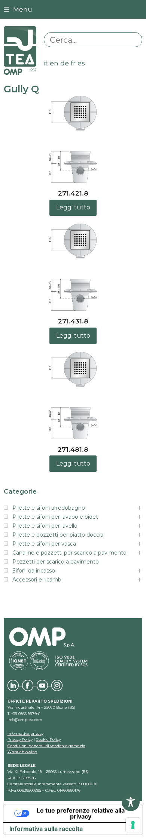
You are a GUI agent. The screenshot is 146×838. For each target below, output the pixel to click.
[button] (18, 9)
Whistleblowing (22, 751)
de (64, 63)
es (81, 63)
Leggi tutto (73, 207)
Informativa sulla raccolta (46, 828)
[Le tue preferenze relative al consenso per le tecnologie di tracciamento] (133, 825)
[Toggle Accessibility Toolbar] (130, 802)
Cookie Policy (48, 739)
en (54, 63)
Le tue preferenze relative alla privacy (81, 813)
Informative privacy (25, 733)
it (46, 63)
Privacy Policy (20, 739)
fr (73, 63)
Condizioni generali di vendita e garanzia (46, 745)
